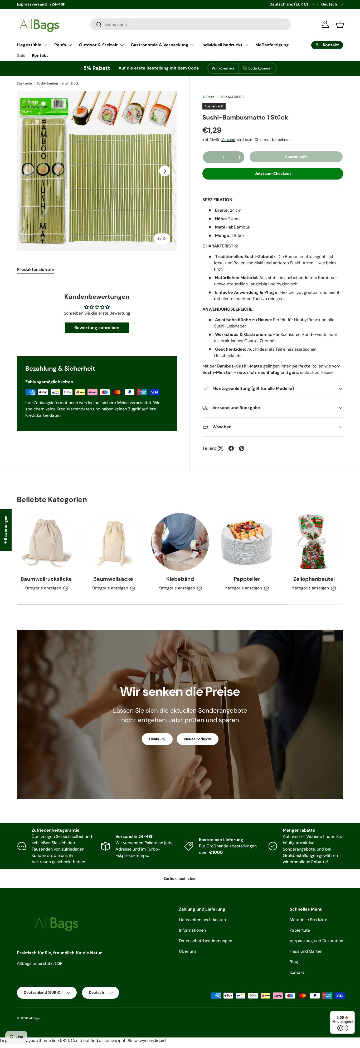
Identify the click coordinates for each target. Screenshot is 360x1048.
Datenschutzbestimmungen (205, 940)
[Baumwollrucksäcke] (46, 542)
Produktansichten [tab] (35, 269)
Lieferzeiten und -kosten (202, 919)
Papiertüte (300, 930)
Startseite (24, 83)
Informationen (192, 930)
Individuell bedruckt (221, 45)
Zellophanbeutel (314, 578)
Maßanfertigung (272, 45)
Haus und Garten (306, 951)
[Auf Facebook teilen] (231, 448)
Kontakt (40, 55)
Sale (21, 55)
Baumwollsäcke (113, 578)
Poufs (60, 45)
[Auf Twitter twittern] (220, 448)
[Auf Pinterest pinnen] (241, 448)
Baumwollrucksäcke (46, 578)
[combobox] (190, 24)
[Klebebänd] (180, 542)
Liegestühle (29, 45)
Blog (294, 962)
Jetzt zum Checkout (273, 173)
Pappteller (247, 578)
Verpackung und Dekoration (316, 940)
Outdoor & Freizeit (98, 45)
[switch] (342, 1028)
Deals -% (157, 739)
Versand (228, 139)
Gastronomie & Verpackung (159, 45)
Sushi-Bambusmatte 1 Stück (58, 83)
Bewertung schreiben (96, 327)
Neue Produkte (197, 739)
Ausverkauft (296, 156)
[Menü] (351, 1014)
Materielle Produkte (308, 919)
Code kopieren (260, 68)
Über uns (187, 951)
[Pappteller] (247, 542)
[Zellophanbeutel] (314, 542)
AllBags (208, 97)
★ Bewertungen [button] (5, 529)
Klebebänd (180, 578)
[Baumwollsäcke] (113, 542)
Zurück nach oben (180, 878)
